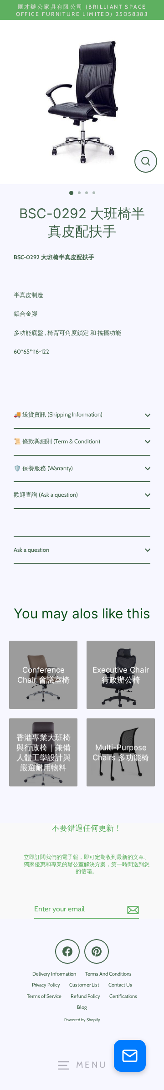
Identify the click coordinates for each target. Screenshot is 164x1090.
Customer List (84, 985)
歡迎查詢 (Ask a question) (46, 494)
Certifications (123, 996)
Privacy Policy (46, 985)
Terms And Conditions (108, 974)
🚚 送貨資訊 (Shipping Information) (58, 414)
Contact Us (120, 985)
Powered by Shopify (82, 1019)
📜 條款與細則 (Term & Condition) (57, 441)
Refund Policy (85, 996)
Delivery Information (54, 974)
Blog (82, 1007)
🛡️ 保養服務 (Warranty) (43, 468)
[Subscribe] (131, 910)
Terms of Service (44, 996)
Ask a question (31, 549)
